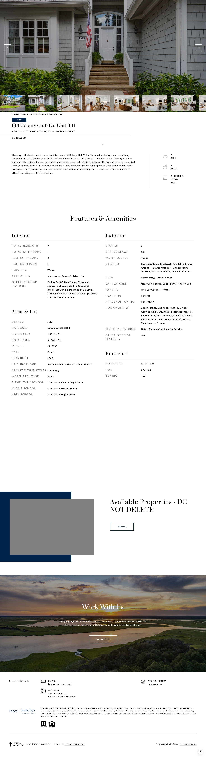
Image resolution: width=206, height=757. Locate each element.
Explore (122, 526)
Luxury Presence (74, 744)
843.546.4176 (155, 684)
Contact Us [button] (103, 639)
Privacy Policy (188, 744)
